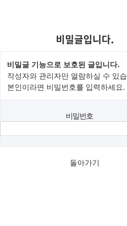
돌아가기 (85, 162)
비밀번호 (79, 115)
